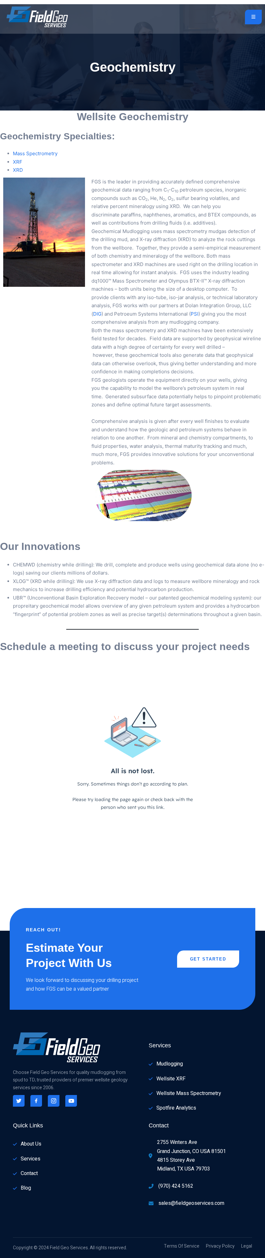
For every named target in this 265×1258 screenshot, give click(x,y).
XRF (17, 162)
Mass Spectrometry (35, 153)
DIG (97, 314)
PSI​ (194, 314)
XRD (18, 170)
